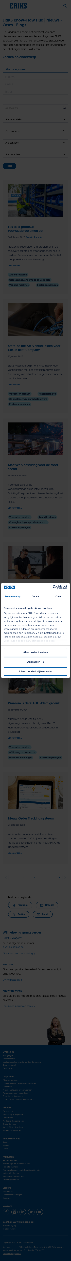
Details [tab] (36, 596)
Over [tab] (58, 596)
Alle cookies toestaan (35, 652)
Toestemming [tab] (12, 596)
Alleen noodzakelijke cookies (35, 671)
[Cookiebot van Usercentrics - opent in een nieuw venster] (52, 587)
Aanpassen (33, 661)
